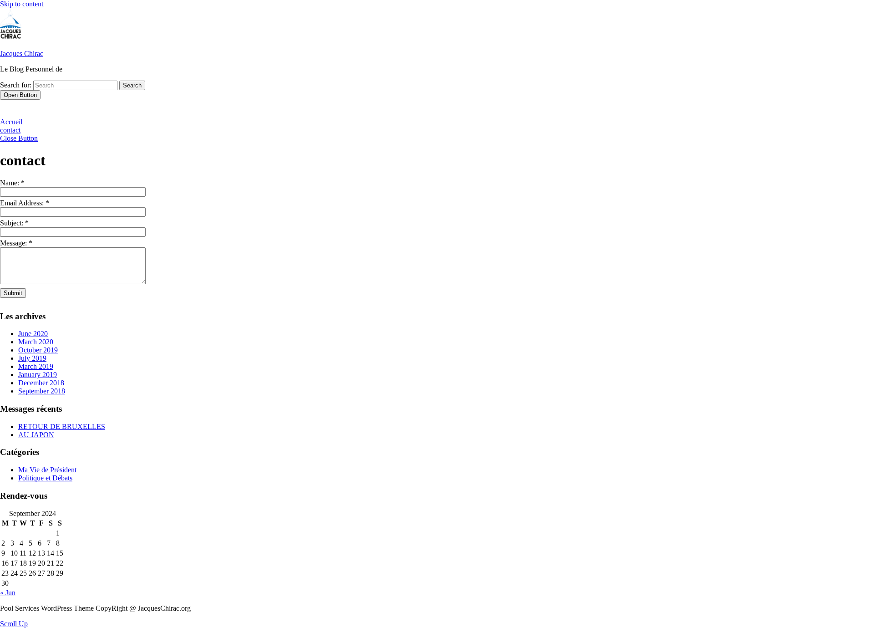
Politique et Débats (45, 478)
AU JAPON (36, 435)
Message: (16, 243)
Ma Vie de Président (47, 470)
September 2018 (41, 391)
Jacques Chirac (21, 53)
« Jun (7, 593)
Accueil (11, 122)
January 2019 (37, 374)
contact (10, 130)
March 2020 (35, 342)
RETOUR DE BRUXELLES (61, 426)
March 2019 (35, 366)
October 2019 (38, 350)
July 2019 (32, 358)
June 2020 (33, 333)
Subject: (14, 223)
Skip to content (21, 4)
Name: (12, 183)
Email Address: (24, 203)
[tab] (20, 95)
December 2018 (41, 383)
